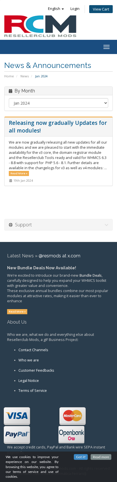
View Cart (101, 9)
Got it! (80, 457)
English (54, 8)
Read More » (19, 173)
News (24, 76)
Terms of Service (32, 390)
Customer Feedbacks (36, 370)
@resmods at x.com (59, 255)
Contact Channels (33, 349)
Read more (101, 457)
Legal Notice (28, 380)
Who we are (28, 360)
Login (75, 8)
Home (9, 76)
